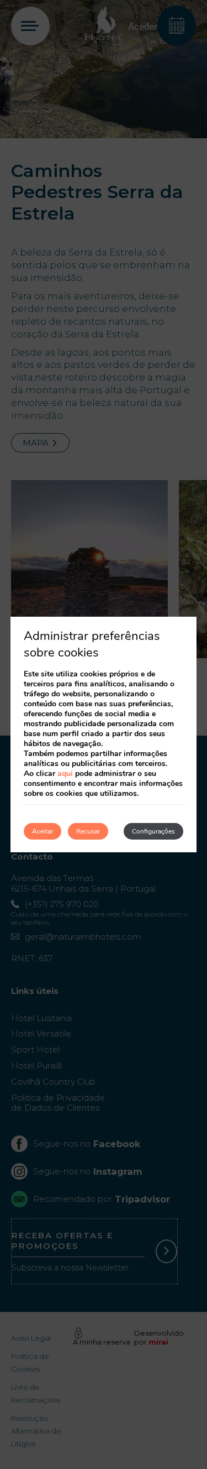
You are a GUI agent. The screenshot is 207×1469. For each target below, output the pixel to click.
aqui (65, 773)
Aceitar (42, 831)
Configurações (153, 831)
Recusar (88, 831)
